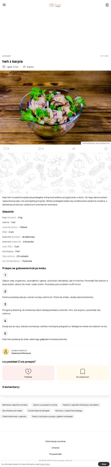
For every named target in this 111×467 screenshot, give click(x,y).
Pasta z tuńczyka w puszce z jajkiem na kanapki (52, 416)
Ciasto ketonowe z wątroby (14, 416)
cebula (6, 222)
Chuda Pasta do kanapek (38, 410)
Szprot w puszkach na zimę (45, 405)
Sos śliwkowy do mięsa (12, 410)
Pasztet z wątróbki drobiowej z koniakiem (81, 405)
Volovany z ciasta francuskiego (68, 410)
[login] (106, 4)
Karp (4, 217)
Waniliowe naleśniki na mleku (14, 405)
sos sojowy (8, 251)
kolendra (6, 236)
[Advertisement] (55, 30)
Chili (4, 231)
